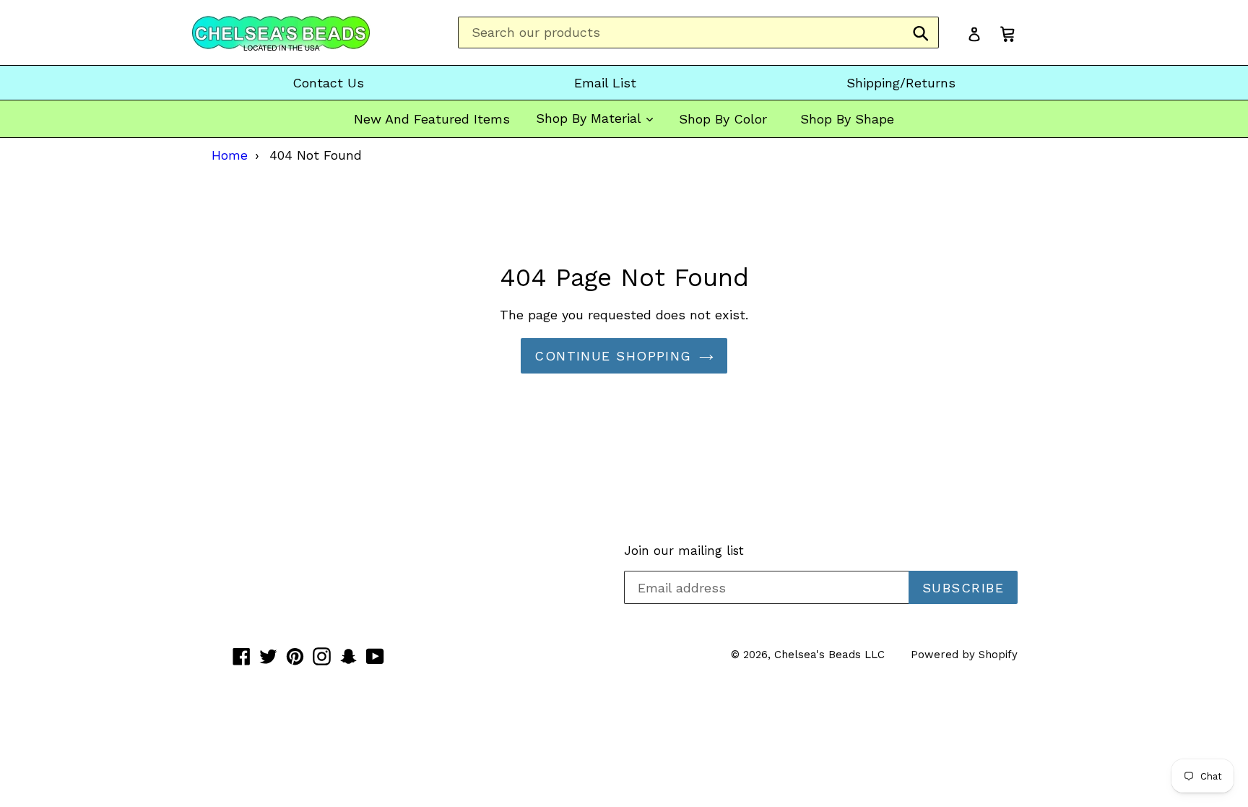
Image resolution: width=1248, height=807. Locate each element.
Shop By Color (723, 118)
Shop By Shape (847, 118)
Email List (605, 82)
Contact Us (328, 82)
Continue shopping (612, 355)
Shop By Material (590, 118)
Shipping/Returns (901, 82)
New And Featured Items (432, 118)
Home (230, 155)
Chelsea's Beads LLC (829, 654)
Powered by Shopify (964, 654)
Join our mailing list (684, 550)
